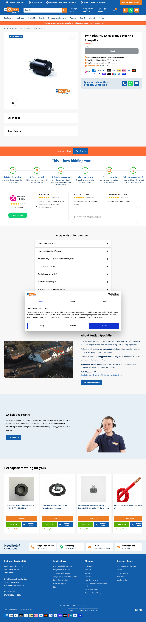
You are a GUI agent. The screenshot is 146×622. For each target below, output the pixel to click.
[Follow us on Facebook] (136, 610)
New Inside (31, 18)
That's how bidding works (62, 566)
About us (73, 18)
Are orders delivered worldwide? (51, 289)
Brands (42, 18)
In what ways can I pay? (47, 281)
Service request (122, 573)
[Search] (64, 10)
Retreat (119, 569)
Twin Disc (88, 44)
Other (55, 587)
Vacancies (88, 573)
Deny (42, 326)
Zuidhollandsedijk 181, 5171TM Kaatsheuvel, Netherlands (101, 375)
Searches (120, 576)
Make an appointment (92, 382)
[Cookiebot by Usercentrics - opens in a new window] (109, 294)
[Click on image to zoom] (72, 37)
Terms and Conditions (93, 593)
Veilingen (20, 18)
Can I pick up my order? (47, 274)
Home (6, 28)
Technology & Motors (60, 580)
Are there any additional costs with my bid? (56, 258)
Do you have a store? (46, 266)
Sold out (111, 51)
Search (82, 18)
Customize (72, 326)
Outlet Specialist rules (47, 243)
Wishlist (92, 18)
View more (21, 518)
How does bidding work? (57, 18)
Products (7, 18)
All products (14, 28)
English (71, 610)
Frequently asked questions (127, 566)
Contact (101, 18)
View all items (81, 151)
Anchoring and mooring (61, 573)
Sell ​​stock (88, 566)
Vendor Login (122, 580)
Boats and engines (59, 583)
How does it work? (91, 580)
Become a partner (132, 2)
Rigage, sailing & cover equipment (65, 576)
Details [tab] (73, 302)
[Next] (142, 504)
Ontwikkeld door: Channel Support (73, 605)
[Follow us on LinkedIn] (140, 610)
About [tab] (105, 302)
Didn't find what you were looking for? (97, 584)
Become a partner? (92, 589)
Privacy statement (26, 610)
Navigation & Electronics (61, 569)
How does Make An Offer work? (50, 251)
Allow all (104, 326)
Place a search (13, 437)
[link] (21, 504)
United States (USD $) (87, 610)
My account (102, 11)
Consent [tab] (41, 302)
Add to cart (14, 524)
